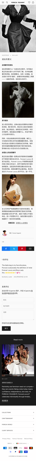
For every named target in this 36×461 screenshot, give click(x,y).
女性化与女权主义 (7, 382)
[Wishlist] (29, 2)
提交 (6, 328)
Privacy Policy (6, 438)
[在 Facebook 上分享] (6, 249)
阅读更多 (5, 401)
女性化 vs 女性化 (22, 223)
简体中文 (10, 443)
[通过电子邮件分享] (30, 249)
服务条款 (11, 293)
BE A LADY (15, 55)
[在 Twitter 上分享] (14, 249)
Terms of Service (17, 438)
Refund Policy (28, 438)
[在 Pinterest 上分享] (22, 249)
